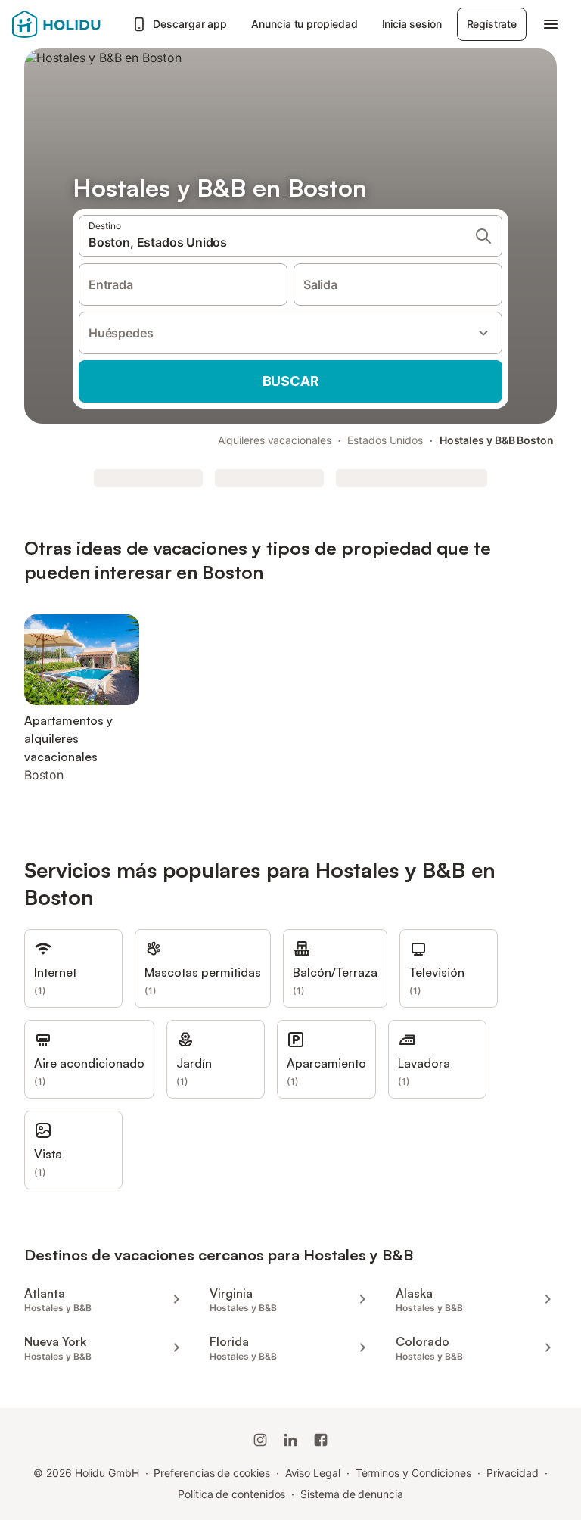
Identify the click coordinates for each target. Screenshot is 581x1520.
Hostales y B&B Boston (497, 440)
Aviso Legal (312, 1472)
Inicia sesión (412, 23)
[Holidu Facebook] (320, 1439)
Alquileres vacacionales (274, 440)
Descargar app (190, 23)
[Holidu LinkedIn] (290, 1439)
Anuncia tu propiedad (304, 23)
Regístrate (492, 23)
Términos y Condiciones (413, 1472)
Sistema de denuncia (351, 1493)
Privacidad (512, 1472)
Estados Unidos (385, 440)
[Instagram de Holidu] (260, 1439)
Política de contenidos (231, 1493)
